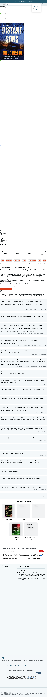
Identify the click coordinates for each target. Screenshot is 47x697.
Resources (3, 686)
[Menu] (2, 4)
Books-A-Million (17, 260)
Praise (1, 298)
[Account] (43, 4)
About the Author (3, 292)
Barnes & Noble (9, 260)
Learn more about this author (23, 582)
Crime (5, 291)
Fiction (1, 291)
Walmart (44, 260)
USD (36, 8)
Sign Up (41, 551)
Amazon (2, 260)
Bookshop (24, 260)
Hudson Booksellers (32, 260)
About (2, 683)
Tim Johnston (4, 233)
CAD (36, 9)
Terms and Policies (5, 689)
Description (2, 262)
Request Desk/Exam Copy (6, 288)
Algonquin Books (3, 240)
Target (39, 260)
